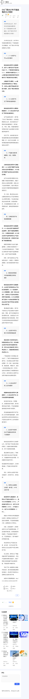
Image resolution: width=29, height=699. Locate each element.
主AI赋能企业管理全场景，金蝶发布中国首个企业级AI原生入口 (5, 637)
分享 (17, 595)
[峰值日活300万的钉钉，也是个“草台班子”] (23, 623)
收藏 (14, 586)
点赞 (7, 586)
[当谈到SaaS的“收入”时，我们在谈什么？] (23, 658)
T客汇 (6, 14)
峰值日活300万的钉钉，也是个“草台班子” (15, 619)
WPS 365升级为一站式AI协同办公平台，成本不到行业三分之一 (15, 637)
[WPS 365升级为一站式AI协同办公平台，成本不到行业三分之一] (23, 640)
